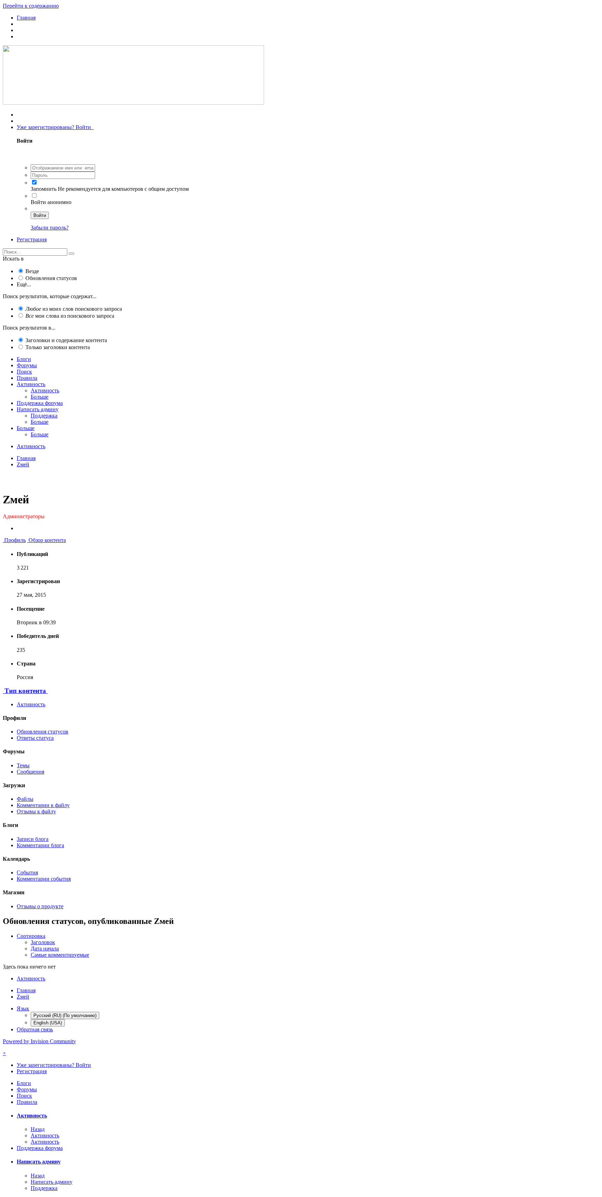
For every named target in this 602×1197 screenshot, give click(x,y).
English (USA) (47, 1022)
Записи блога (32, 839)
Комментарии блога (40, 845)
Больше (39, 397)
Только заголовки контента (57, 347)
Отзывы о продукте (40, 906)
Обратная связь (35, 1029)
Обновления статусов (51, 278)
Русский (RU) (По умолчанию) (65, 1015)
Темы (23, 765)
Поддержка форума (40, 403)
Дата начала (45, 948)
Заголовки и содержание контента (66, 340)
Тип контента (25, 690)
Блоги (24, 359)
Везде (32, 271)
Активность (31, 384)
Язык (23, 1008)
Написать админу (38, 409)
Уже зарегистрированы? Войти (55, 127)
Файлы (25, 799)
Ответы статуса (35, 738)
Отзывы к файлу (36, 811)
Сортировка (31, 936)
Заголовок (43, 942)
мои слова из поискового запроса (69, 316)
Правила (27, 378)
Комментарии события (44, 879)
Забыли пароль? (50, 228)
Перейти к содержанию (31, 6)
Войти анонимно (51, 202)
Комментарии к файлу (43, 805)
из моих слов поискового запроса (73, 309)
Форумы (27, 365)
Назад (38, 1129)
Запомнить (43, 189)
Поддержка (44, 416)
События (27, 872)
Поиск (24, 372)
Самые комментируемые (60, 955)
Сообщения (30, 772)
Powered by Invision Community (39, 1041)
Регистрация (32, 239)
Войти (39, 215)
